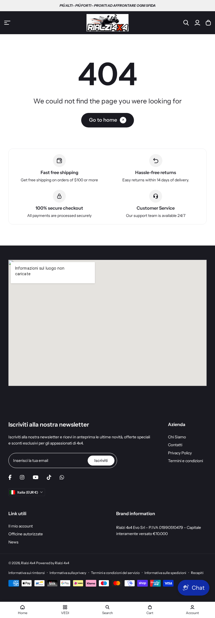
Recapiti (197, 573)
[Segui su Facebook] (9, 477)
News (13, 542)
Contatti (175, 444)
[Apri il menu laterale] (7, 23)
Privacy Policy (180, 452)
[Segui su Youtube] (35, 477)
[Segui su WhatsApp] (62, 477)
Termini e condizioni (185, 460)
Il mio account (20, 526)
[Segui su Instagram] (22, 477)
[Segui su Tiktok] (49, 477)
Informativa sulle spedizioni (165, 573)
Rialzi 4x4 (28, 563)
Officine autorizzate (25, 533)
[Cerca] (186, 23)
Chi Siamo (177, 436)
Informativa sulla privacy (68, 573)
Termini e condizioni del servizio (115, 573)
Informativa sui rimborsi (26, 573)
